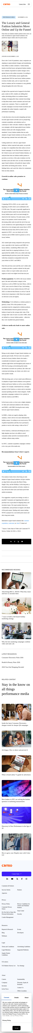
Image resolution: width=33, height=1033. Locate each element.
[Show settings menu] (26, 198)
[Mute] (23, 198)
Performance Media (9, 17)
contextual (11, 523)
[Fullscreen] (29, 198)
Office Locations (22, 991)
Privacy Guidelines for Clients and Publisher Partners (23, 905)
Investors (4, 986)
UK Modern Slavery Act (8, 965)
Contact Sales (22, 4)
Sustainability (21, 979)
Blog (3, 932)
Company (4, 982)
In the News (5, 989)
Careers (4, 979)
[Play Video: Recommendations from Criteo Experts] (16, 463)
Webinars (4, 936)
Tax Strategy (20, 965)
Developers (20, 932)
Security (19, 914)
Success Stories (6, 890)
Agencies (4, 893)
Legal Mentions (6, 950)
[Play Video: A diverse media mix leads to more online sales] (16, 339)
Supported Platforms (23, 950)
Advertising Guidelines (23, 946)
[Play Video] (3, 198)
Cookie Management (7, 917)
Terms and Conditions (8, 946)
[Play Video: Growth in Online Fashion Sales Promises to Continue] (16, 190)
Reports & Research (7, 929)
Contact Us (20, 987)
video (17, 523)
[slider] (14, 198)
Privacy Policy (6, 904)
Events (19, 929)
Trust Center (20, 911)
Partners (19, 890)
